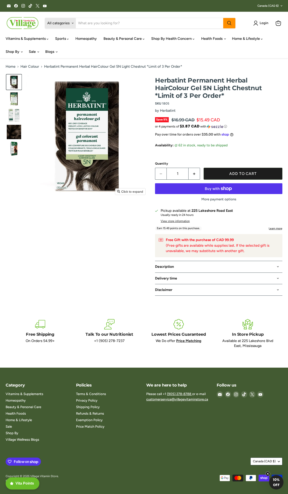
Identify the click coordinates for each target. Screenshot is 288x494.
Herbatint (168, 110)
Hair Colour (29, 67)
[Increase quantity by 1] (194, 174)
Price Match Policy (90, 427)
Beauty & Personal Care (123, 38)
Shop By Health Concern (172, 38)
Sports (61, 38)
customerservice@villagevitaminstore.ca (177, 399)
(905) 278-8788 (179, 394)
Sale (33, 51)
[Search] (229, 23)
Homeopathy (86, 38)
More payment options (218, 199)
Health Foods (212, 38)
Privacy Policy (86, 400)
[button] (261, 23)
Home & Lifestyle (246, 38)
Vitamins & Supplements (26, 38)
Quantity (161, 163)
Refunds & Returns (90, 413)
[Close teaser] (268, 474)
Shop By (13, 51)
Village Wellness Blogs (22, 440)
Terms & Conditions (91, 394)
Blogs (50, 51)
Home (11, 67)
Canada (268, 5)
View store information (175, 221)
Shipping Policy (88, 407)
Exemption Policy (89, 420)
